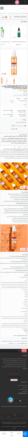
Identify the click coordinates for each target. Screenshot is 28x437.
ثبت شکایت (24, 350)
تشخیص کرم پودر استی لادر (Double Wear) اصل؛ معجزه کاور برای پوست (14, 361)
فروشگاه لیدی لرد (15, 426)
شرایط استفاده (24, 391)
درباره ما (19, 350)
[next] (3, 36)
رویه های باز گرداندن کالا (23, 389)
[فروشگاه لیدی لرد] (13, 2)
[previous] (24, 36)
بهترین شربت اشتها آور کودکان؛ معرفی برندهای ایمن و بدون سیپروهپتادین (14, 359)
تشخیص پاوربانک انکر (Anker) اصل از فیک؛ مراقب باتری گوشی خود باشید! (14, 363)
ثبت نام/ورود (4, 433)
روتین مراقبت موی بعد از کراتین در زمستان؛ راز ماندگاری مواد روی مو (15, 364)
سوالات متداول (24, 387)
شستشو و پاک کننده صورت (18, 95)
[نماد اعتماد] (14, 17)
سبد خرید (11, 434)
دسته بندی (19, 433)
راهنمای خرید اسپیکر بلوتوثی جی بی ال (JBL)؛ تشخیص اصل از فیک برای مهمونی (13, 366)
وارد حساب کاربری (15, 343)
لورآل (24, 93)
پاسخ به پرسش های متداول (22, 385)
